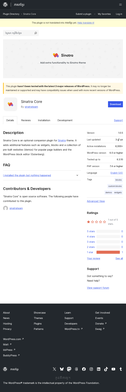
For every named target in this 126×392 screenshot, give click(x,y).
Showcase (40, 312)
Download (115, 104)
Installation (44, 120)
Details (10, 120)
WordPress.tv (74, 328)
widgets (118, 192)
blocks (119, 180)
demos (108, 192)
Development (65, 120)
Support (118, 120)
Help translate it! (85, 22)
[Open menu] (121, 4)
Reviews (26, 120)
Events (99, 318)
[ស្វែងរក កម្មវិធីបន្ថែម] (36, 33)
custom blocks (115, 186)
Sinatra (62, 140)
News (6, 318)
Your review (93, 258)
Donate (101, 323)
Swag (100, 328)
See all (119, 258)
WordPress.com (13, 339)
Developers (71, 323)
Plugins (38, 323)
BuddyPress (11, 355)
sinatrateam (31, 106)
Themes (38, 318)
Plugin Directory (11, 14)
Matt (7, 344)
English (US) (117, 172)
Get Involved (102, 312)
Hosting (7, 323)
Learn (68, 312)
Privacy (7, 328)
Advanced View (96, 201)
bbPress (9, 349)
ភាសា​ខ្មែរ (14, 369)
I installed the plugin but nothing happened (27, 175)
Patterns (38, 328)
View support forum (98, 287)
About (6, 312)
